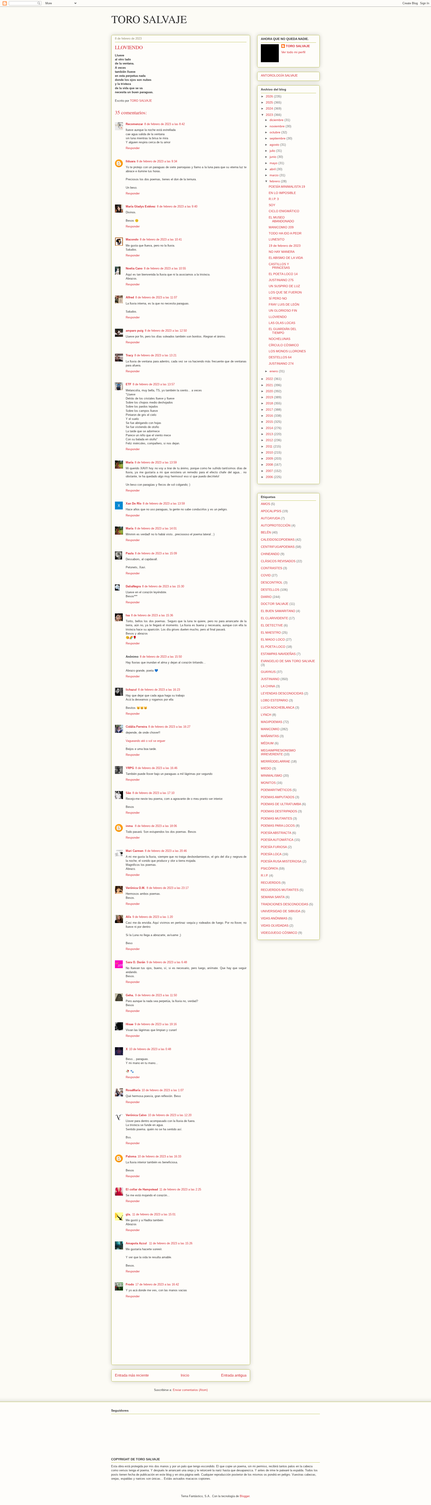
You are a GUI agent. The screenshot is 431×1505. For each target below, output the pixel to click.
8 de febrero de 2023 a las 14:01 (156, 528)
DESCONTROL (272, 582)
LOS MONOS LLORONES (287, 351)
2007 (270, 471)
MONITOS (268, 782)
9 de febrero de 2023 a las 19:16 (156, 1024)
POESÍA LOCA (271, 854)
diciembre (277, 120)
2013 (270, 434)
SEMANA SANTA (273, 897)
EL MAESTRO (271, 632)
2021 (270, 385)
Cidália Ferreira (136, 726)
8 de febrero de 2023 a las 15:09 (156, 553)
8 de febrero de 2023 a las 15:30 (163, 586)
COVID (266, 575)
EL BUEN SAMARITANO (278, 611)
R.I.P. (264, 875)
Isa (128, 615)
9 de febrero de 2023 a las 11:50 (156, 995)
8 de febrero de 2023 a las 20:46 (166, 851)
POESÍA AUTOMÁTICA (277, 840)
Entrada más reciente (132, 1375)
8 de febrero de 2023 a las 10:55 (165, 268)
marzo (274, 175)
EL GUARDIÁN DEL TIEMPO (282, 331)
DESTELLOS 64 (280, 357)
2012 (270, 440)
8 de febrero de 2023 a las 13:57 (154, 384)
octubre (275, 132)
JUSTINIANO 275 (281, 280)
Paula (130, 553)
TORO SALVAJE (149, 19)
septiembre (278, 138)
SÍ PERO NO (278, 298)
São (128, 793)
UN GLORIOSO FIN (283, 310)
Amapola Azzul (137, 1243)
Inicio (185, 1375)
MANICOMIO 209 (281, 227)
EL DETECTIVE (272, 625)
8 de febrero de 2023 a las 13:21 (155, 355)
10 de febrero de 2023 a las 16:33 (159, 1156)
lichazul (131, 689)
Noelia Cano (134, 268)
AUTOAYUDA (270, 518)
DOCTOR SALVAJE (274, 604)
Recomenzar (134, 124)
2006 (270, 477)
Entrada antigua (233, 1375)
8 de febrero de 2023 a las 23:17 (168, 888)
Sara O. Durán (135, 962)
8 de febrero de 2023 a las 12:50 (166, 330)
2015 (270, 421)
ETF (128, 384)
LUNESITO (276, 239)
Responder (133, 148)
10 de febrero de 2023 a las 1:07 (163, 1090)
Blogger (244, 1496)
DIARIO (266, 597)
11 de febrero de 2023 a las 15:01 (154, 1214)
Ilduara (130, 161)
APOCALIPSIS (271, 511)
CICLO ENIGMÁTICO (284, 211)
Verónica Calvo (136, 1115)
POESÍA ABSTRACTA (276, 833)
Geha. (130, 995)
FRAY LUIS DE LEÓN (284, 304)
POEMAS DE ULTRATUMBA (281, 804)
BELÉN (266, 532)
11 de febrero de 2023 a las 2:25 (180, 1189)
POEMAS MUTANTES (276, 818)
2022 (270, 379)
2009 (270, 458)
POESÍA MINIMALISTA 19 (287, 186)
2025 (270, 102)
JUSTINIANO (270, 679)
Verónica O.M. (135, 888)
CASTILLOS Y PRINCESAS (279, 266)
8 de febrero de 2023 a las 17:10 (153, 793)
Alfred (130, 297)
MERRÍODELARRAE (275, 761)
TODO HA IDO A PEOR (285, 233)
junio (273, 157)
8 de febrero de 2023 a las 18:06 (156, 826)
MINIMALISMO (271, 775)
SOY (272, 205)
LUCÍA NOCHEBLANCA (277, 707)
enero (274, 371)
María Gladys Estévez (141, 206)
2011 (269, 446)
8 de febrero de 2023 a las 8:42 (164, 124)
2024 (270, 108)
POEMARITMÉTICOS (276, 790)
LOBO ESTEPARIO (274, 700)
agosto (275, 144)
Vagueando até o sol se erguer (145, 741)
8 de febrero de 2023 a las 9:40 (177, 206)
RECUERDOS (271, 882)
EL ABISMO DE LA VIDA (286, 258)
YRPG (130, 768)
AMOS (265, 504)
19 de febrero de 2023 (285, 245)
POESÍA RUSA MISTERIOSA (281, 861)
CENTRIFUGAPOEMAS (278, 547)
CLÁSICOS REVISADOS (278, 561)
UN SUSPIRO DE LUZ (284, 286)
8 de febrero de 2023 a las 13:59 (156, 462)
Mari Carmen (134, 851)
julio (273, 150)
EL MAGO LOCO (273, 639)
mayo (274, 163)
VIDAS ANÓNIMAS (274, 918)
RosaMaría (133, 1090)
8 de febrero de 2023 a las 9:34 (157, 161)
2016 (270, 415)
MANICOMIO (270, 729)
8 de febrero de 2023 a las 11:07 (156, 297)
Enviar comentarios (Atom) (190, 1390)
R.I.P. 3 (274, 199)
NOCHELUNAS (279, 339)
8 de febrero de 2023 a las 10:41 (161, 239)
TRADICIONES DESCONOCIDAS (284, 904)
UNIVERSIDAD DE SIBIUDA (280, 911)
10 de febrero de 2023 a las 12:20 (169, 1115)
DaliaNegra (133, 586)
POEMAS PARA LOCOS (278, 825)
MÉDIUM (267, 743)
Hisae (129, 1024)
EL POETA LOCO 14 (283, 274)
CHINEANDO (270, 554)
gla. (128, 1214)
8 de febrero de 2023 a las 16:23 (159, 689)
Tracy (129, 355)
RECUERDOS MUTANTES (280, 890)
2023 (270, 115)
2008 (270, 464)
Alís (128, 917)
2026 (270, 96)
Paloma (131, 1156)
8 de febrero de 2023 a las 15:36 (152, 615)
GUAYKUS (268, 672)
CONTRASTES (271, 568)
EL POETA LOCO (273, 646)
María (129, 462)
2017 (270, 409)
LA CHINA (268, 686)
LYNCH (266, 714)
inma (130, 826)
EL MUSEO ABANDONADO (281, 219)
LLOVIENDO (278, 317)
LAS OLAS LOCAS (282, 323)
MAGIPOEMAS (271, 722)
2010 (270, 452)
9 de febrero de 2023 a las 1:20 (152, 917)
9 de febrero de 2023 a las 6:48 (167, 962)
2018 (270, 403)
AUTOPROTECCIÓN (275, 525)
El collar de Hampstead (142, 1189)
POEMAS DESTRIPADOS (279, 811)
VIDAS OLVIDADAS (274, 925)
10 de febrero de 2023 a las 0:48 (150, 1049)
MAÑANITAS (270, 736)
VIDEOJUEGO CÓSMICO (279, 932)
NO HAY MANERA (282, 251)
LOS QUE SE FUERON (285, 292)
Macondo (132, 239)
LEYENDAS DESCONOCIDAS (282, 693)
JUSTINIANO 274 (281, 363)
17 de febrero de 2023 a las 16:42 (157, 1284)
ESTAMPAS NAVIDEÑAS (278, 654)
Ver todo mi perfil (293, 52)
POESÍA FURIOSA (274, 847)
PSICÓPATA (269, 868)
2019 (270, 397)
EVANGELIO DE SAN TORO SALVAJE (288, 661)
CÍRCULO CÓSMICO (284, 345)
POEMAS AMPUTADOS (277, 797)
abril (273, 169)
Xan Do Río (133, 503)
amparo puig (134, 330)
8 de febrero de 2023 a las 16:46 (156, 768)
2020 (270, 391)
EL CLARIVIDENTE (274, 618)
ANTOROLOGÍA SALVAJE (279, 75)
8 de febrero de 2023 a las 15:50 (161, 656)
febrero (275, 181)
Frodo (130, 1284)
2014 (270, 428)
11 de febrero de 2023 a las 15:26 (170, 1243)
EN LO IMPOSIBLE (282, 193)
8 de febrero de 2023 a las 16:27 (169, 726)
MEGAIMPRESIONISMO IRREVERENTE (278, 752)
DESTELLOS (270, 589)
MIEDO (266, 768)
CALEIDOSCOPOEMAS (278, 539)
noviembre (278, 126)
